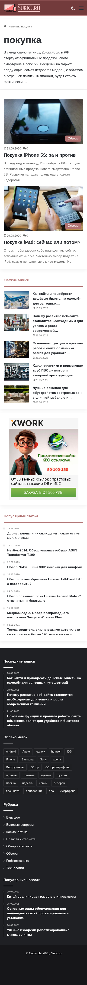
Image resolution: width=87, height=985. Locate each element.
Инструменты (15, 767)
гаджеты (11, 775)
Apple (26, 751)
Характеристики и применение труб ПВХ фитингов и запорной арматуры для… (58, 370)
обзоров (59, 783)
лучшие (46, 775)
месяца (11, 783)
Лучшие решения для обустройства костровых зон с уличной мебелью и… (57, 392)
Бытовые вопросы (20, 824)
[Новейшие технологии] (22, 8)
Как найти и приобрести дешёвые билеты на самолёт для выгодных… (57, 298)
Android (11, 751)
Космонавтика (17, 832)
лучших (62, 775)
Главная (12, 26)
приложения (34, 791)
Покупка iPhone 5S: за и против (40, 155)
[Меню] (81, 9)
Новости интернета (20, 839)
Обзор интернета (19, 846)
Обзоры (12, 853)
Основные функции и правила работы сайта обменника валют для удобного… (58, 348)
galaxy (40, 751)
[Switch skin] (73, 9)
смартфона (67, 791)
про (51, 791)
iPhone (10, 759)
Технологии (15, 868)
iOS (69, 751)
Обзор (35, 767)
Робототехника (17, 860)
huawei (56, 751)
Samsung (28, 759)
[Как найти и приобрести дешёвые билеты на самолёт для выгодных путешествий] (16, 300)
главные (29, 775)
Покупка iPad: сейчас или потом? (42, 242)
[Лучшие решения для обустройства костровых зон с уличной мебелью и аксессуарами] (16, 394)
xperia (57, 759)
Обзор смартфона (57, 767)
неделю (27, 783)
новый (43, 783)
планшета (12, 791)
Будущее (13, 817)
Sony (43, 759)
